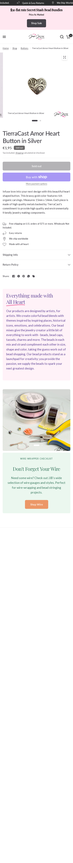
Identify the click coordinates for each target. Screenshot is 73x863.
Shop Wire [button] (36, 504)
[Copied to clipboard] (33, 276)
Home (6, 48)
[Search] (62, 37)
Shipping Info (10, 254)
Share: (6, 276)
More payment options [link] (36, 184)
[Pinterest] (23, 276)
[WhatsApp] (28, 276)
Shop (14, 48)
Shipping (19, 152)
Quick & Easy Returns (31, 3)
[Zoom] (64, 57)
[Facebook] (14, 276)
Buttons (24, 48)
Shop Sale (36, 23)
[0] (67, 37)
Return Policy (10, 264)
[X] (18, 276)
